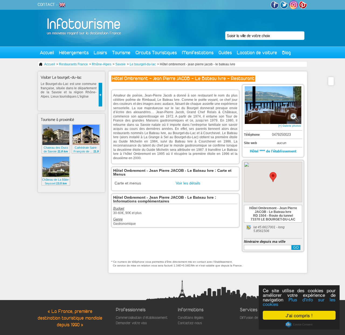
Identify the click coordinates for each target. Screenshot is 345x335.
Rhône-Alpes (101, 64)
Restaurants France (73, 64)
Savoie (120, 64)
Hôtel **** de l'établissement (273, 151)
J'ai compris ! (299, 315)
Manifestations (197, 52)
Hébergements (74, 52)
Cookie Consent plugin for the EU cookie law (299, 324)
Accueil (47, 52)
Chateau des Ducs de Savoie (56, 149)
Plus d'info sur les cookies (299, 301)
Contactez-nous (190, 323)
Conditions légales (190, 317)
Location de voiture (257, 52)
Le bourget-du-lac (143, 64)
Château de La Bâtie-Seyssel (56, 181)
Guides (225, 52)
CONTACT (46, 4)
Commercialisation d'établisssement (142, 317)
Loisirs (100, 52)
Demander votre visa (131, 323)
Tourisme (121, 52)
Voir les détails (188, 183)
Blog (286, 52)
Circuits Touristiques (156, 52)
